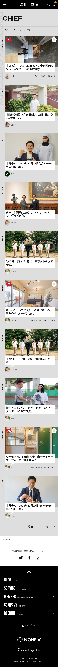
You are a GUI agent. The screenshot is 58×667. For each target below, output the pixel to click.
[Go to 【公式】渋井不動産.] (3, 539)
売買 (40, 320)
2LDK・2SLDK (50, 467)
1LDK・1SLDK (50, 320)
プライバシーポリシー (29, 658)
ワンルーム (51, 76)
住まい (36, 76)
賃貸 (43, 76)
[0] (54, 4)
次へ (48, 527)
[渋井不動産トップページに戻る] (29, 4)
